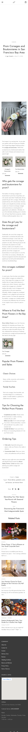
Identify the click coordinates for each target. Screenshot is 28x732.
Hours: (3, 712)
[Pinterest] (18, 489)
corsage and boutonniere (10, 147)
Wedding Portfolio (6, 660)
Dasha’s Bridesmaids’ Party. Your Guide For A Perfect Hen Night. (11, 621)
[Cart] (26, 2)
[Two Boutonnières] (20, 161)
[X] (15, 489)
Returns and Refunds (6, 663)
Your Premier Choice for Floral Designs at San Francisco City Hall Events (12, 583)
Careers (3, 651)
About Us (3, 645)
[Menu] (2, 2)
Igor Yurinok (10, 56)
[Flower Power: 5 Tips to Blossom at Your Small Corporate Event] (14, 531)
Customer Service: (6, 709)
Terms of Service (5, 669)
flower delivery (11, 480)
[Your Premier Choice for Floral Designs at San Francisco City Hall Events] (14, 568)
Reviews (3, 657)
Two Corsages (5, 351)
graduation (19, 480)
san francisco (9, 482)
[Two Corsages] (7, 343)
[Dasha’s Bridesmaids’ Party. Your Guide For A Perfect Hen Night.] (14, 607)
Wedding (3, 618)
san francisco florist (18, 482)
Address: (3, 702)
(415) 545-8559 (15, 709)
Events (14, 42)
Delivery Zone (4, 654)
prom (23, 480)
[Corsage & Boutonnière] (7, 161)
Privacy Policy (5, 666)
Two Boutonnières (19, 169)
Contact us (13, 463)
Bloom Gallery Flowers (8, 323)
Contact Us (4, 648)
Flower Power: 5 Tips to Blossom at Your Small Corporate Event (12, 545)
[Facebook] (12, 489)
